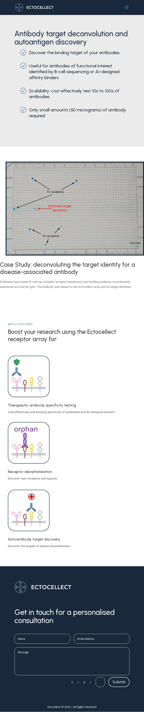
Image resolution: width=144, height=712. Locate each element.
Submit (118, 681)
